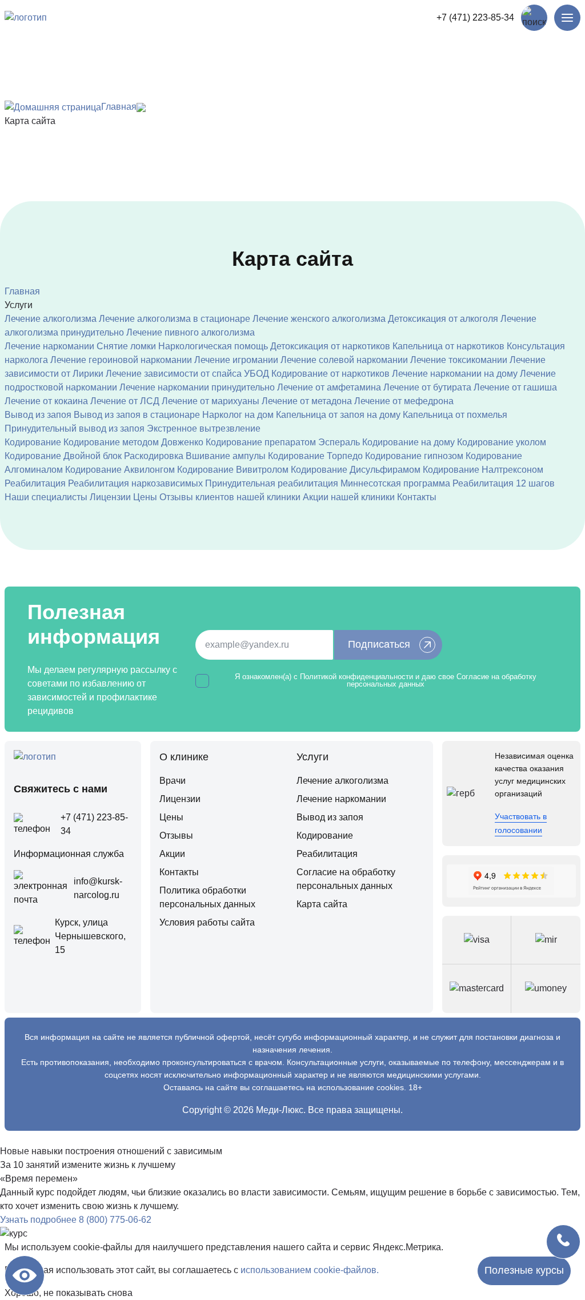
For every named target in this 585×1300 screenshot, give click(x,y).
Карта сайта (321, 904)
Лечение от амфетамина (329, 387)
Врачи (172, 780)
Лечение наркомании (49, 346)
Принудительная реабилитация (271, 483)
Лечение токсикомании (458, 360)
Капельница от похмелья (455, 415)
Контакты (416, 497)
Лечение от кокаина (46, 401)
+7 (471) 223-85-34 (475, 17)
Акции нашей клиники (349, 497)
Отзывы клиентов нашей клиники (229, 497)
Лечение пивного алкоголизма (190, 332)
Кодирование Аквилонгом (120, 469)
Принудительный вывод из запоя (75, 428)
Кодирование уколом (501, 442)
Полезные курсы (524, 1270)
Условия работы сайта (207, 922)
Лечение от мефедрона (404, 401)
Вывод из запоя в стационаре (137, 415)
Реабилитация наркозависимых (135, 483)
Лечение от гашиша (515, 387)
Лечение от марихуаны (210, 401)
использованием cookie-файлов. (310, 1270)
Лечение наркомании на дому (455, 373)
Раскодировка (153, 456)
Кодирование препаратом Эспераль (283, 442)
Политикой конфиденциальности (356, 676)
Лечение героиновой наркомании (121, 360)
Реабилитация (35, 483)
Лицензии (110, 497)
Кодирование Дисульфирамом (355, 469)
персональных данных (385, 684)
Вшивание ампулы (226, 456)
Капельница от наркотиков (448, 346)
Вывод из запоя (38, 415)
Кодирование (33, 442)
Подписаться (379, 644)
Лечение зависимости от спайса (174, 373)
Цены (145, 497)
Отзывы (176, 835)
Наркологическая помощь (213, 346)
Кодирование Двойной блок (63, 456)
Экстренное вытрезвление (204, 428)
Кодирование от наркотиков (330, 373)
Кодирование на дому (408, 442)
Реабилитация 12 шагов (503, 483)
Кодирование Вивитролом (233, 469)
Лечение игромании (236, 360)
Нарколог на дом (238, 415)
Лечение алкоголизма (51, 319)
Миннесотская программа (395, 483)
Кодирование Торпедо (315, 456)
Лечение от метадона (307, 401)
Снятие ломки (126, 346)
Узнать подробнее (38, 1220)
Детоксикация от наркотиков (330, 346)
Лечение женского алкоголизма (319, 319)
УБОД (256, 373)
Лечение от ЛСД (124, 401)
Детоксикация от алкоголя (443, 319)
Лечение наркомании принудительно (197, 387)
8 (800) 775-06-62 (115, 1220)
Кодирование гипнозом (414, 456)
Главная (119, 106)
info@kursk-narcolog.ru (98, 888)
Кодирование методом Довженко (133, 442)
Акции (172, 854)
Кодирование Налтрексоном (483, 469)
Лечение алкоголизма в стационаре (174, 319)
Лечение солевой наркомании (344, 360)
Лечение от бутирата (427, 387)
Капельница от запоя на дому (338, 415)
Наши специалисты (46, 497)
